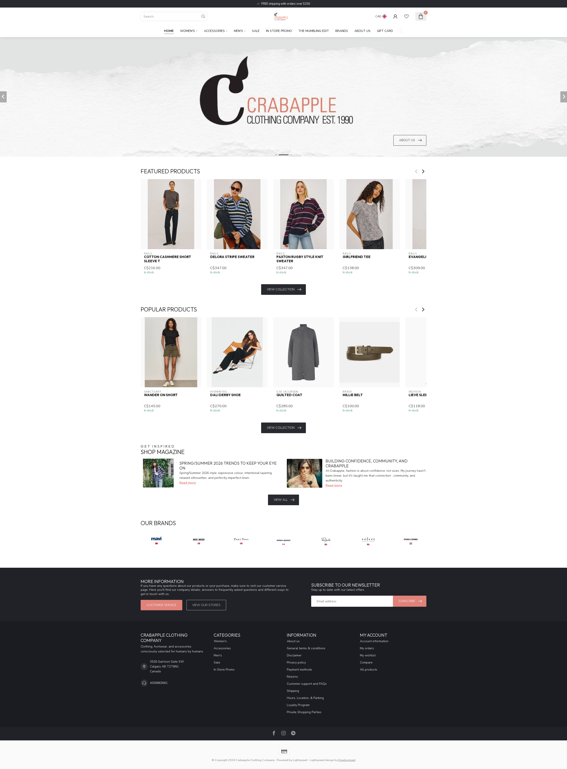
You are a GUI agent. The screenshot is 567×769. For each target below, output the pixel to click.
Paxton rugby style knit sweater (299, 259)
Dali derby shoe (225, 395)
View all (281, 500)
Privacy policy (296, 662)
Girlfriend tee (357, 257)
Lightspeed (300, 760)
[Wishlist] (406, 16)
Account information (374, 641)
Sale (256, 31)
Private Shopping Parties (304, 712)
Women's (187, 31)
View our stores (206, 605)
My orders (367, 648)
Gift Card (385, 31)
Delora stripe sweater (232, 257)
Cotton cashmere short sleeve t (167, 259)
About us (293, 641)
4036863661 (159, 683)
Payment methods (299, 669)
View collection (281, 289)
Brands (341, 31)
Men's (238, 31)
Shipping (293, 691)
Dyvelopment (346, 760)
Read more (187, 483)
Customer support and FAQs (307, 684)
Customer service (161, 605)
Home (169, 31)
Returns (292, 677)
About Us (362, 31)
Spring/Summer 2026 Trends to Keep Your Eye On (228, 466)
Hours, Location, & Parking (305, 698)
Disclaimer (294, 655)
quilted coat (289, 395)
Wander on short (161, 395)
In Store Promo (279, 31)
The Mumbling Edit (313, 31)
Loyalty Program (298, 705)
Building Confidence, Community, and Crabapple (367, 463)
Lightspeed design (322, 760)
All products (368, 669)
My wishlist (368, 655)
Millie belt (353, 395)
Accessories (214, 31)
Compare (366, 662)
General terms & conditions (306, 648)
